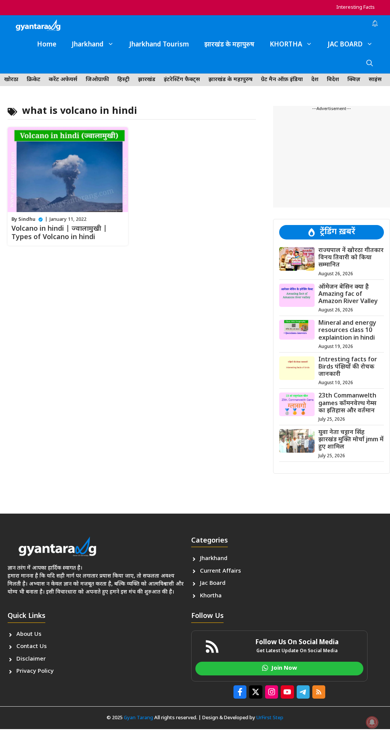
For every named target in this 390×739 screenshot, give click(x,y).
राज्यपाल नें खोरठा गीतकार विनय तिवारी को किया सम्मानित (351, 258)
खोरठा (11, 79)
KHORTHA (286, 45)
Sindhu (26, 219)
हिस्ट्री (123, 79)
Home (46, 45)
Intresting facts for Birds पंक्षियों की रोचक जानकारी (347, 367)
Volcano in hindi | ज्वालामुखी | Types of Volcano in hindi (59, 233)
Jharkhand (88, 45)
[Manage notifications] (372, 722)
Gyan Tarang (138, 718)
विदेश (333, 79)
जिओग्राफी (97, 79)
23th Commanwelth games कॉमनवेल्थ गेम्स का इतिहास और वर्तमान (347, 403)
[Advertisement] (331, 159)
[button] (369, 63)
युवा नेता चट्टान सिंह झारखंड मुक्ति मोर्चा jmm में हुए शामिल (351, 440)
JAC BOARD (345, 45)
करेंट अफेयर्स (63, 79)
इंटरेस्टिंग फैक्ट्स (182, 79)
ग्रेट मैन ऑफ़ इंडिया (282, 79)
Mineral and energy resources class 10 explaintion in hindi (347, 330)
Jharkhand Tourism (159, 45)
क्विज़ (353, 79)
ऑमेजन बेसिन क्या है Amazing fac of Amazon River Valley (348, 294)
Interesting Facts (355, 7)
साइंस (375, 79)
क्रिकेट (33, 79)
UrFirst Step (269, 718)
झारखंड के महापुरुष (229, 45)
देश (314, 79)
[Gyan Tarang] (38, 25)
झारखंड (146, 79)
